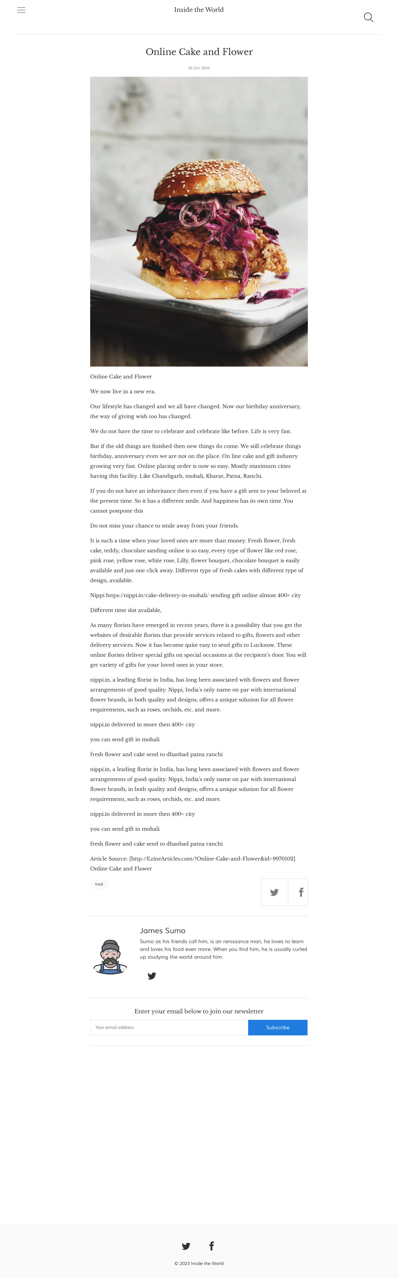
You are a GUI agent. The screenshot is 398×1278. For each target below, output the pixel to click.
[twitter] (186, 1246)
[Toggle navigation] (21, 10)
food (99, 884)
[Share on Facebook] (301, 892)
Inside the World (199, 9)
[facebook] (212, 1246)
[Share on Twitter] (274, 892)
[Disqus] (199, 1133)
